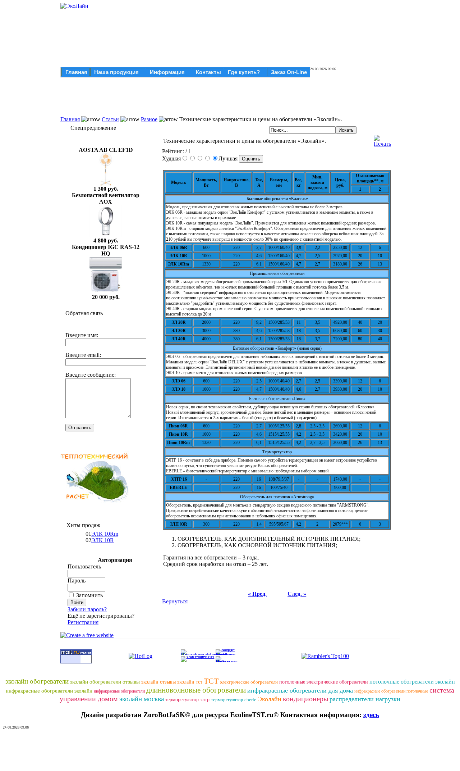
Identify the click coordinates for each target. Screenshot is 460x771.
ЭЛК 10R (102, 540)
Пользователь (84, 566)
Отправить (79, 427)
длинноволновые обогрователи (196, 690)
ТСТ (211, 680)
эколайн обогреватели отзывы (105, 682)
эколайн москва (141, 699)
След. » (297, 594)
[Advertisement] (201, 100)
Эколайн (269, 699)
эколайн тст (189, 682)
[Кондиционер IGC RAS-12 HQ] (105, 292)
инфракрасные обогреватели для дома (300, 690)
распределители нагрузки (365, 699)
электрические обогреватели (249, 682)
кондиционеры (305, 699)
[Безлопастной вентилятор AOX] (105, 235)
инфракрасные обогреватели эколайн (49, 691)
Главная (76, 72)
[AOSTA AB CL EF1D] (105, 184)
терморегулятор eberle (233, 699)
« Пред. (257, 594)
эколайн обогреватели (37, 681)
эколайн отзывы (158, 682)
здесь (371, 714)
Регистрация (83, 622)
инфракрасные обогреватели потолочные (391, 691)
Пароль (77, 580)
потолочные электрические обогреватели (323, 682)
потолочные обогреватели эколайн (412, 682)
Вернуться (175, 601)
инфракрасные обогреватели (119, 691)
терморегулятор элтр (187, 699)
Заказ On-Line (289, 72)
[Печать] (382, 139)
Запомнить (89, 595)
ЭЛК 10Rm (104, 534)
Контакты (208, 72)
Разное (149, 119)
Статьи (110, 119)
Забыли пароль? (87, 609)
